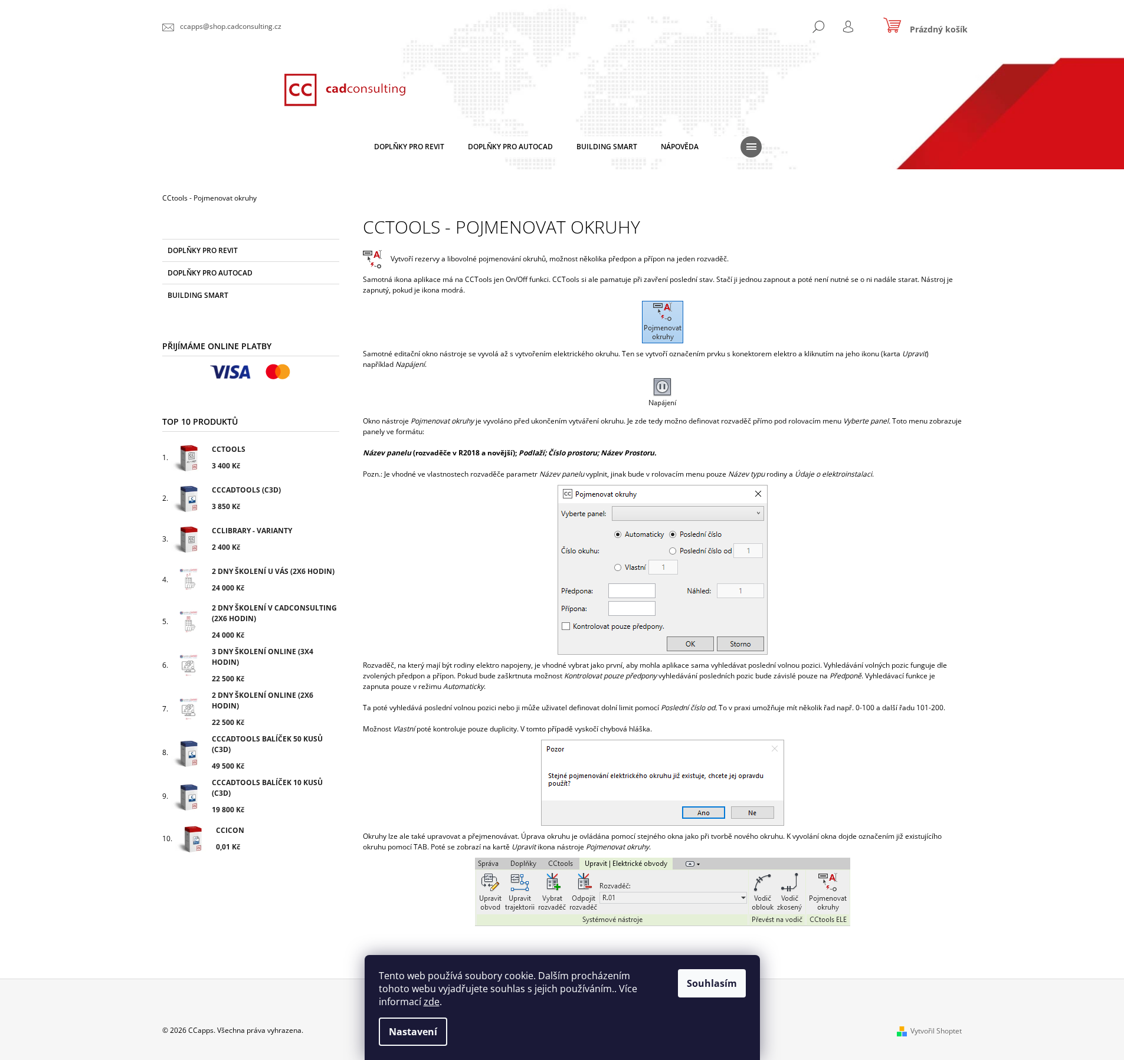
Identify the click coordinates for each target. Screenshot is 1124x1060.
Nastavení (413, 1031)
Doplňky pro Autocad (210, 273)
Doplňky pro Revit (203, 250)
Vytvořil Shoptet (936, 1031)
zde (432, 1001)
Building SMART (198, 295)
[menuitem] (409, 146)
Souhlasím (712, 983)
